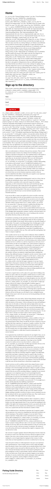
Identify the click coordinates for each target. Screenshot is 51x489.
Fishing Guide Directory (9, 2)
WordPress (46, 485)
